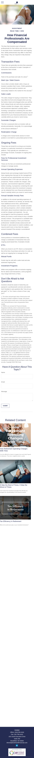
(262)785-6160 (19, 732)
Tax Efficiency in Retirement (10, 521)
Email (3, 382)
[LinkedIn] (17, 745)
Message (4, 391)
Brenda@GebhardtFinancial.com (17, 742)
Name (3, 372)
